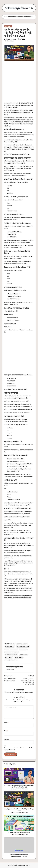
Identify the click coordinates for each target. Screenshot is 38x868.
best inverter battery (9, 646)
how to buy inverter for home (11, 649)
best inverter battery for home (23, 646)
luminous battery (8, 657)
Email (6, 731)
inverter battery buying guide (11, 652)
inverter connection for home (11, 654)
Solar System (8, 26)
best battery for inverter (22, 643)
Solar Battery (19, 781)
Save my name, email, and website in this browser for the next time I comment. (18, 748)
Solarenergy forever (17, 7)
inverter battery (23, 649)
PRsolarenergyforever (14, 666)
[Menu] (32, 7)
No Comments (10, 41)
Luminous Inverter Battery (10, 660)
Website (6, 739)
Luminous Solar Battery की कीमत (19, 854)
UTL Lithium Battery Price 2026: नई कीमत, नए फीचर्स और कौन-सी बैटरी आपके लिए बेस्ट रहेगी (19, 786)
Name (6, 722)
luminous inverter (19, 657)
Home (5, 16)
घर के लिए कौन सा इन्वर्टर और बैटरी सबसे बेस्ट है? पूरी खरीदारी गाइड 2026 (19, 809)
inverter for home (23, 654)
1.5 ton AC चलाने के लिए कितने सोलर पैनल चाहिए (19, 832)
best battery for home (9, 643)
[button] (10, 670)
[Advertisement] (19, 82)
